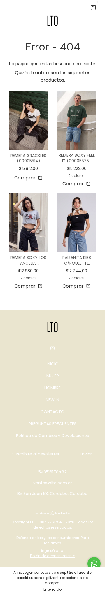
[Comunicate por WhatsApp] (94, 563)
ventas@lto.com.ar (52, 483)
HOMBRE (52, 388)
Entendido (52, 589)
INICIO (53, 364)
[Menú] (13, 8)
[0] (92, 8)
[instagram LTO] (52, 348)
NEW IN (52, 400)
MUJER (52, 376)
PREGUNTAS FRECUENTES (52, 424)
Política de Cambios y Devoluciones (52, 436)
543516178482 (52, 472)
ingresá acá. (52, 550)
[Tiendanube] (52, 513)
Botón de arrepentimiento (52, 555)
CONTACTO (52, 412)
